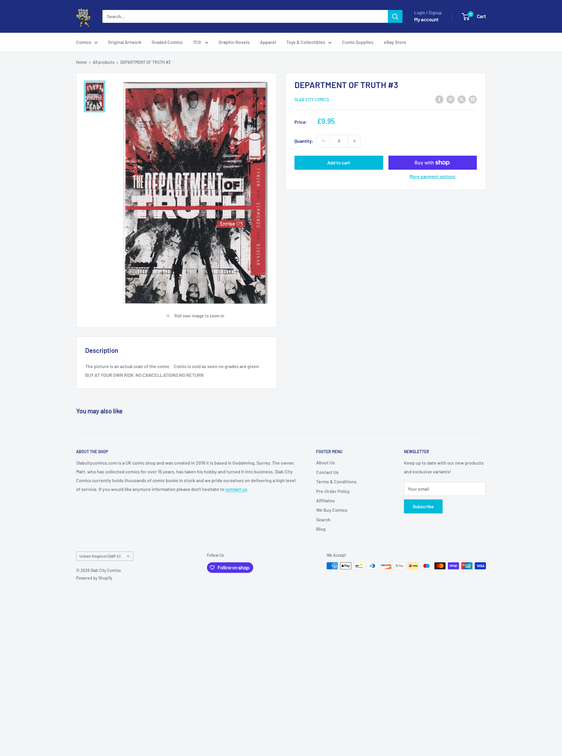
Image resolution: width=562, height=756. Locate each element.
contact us (236, 489)
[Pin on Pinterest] (450, 99)
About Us (325, 462)
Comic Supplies (357, 42)
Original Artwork (124, 42)
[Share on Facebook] (439, 99)
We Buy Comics (331, 510)
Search (323, 519)
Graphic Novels (234, 42)
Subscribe (423, 506)
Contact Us (327, 472)
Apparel (268, 42)
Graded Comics (167, 42)
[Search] (395, 16)
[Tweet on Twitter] (462, 99)
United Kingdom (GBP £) (99, 556)
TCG (197, 42)
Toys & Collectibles (305, 42)
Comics (83, 42)
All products (103, 62)
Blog (320, 529)
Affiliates (325, 500)
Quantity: (303, 141)
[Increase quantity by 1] (354, 141)
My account (426, 19)
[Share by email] (473, 99)
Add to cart (338, 162)
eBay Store (395, 42)
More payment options (432, 176)
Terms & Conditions (336, 481)
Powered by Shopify (94, 577)
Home (81, 62)
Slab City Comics (311, 99)
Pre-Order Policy (333, 491)
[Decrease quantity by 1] (323, 141)
